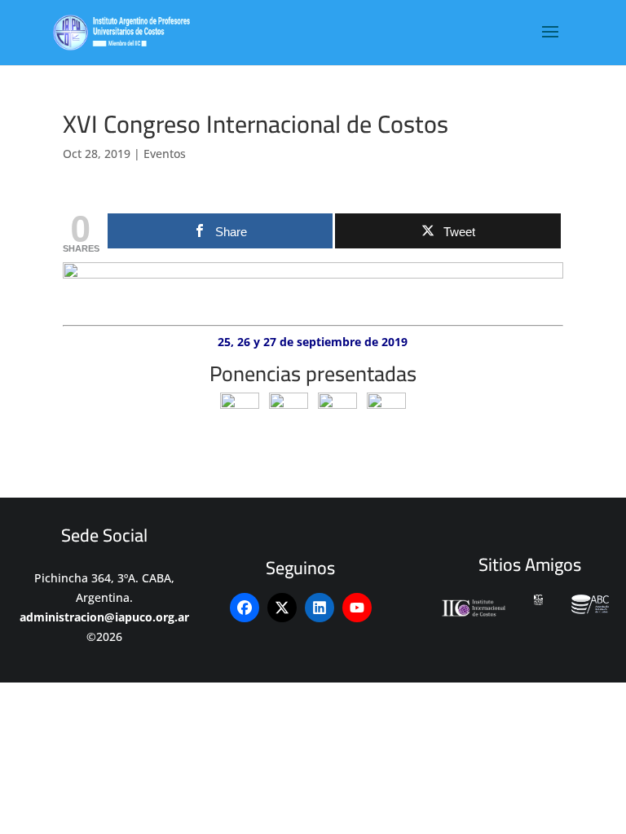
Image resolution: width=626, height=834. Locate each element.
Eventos (164, 153)
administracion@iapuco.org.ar (104, 617)
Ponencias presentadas (313, 373)
